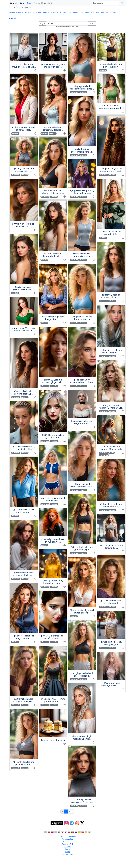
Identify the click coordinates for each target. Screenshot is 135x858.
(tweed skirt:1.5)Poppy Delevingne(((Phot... (111, 643)
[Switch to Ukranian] (86, 832)
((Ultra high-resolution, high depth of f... (24, 447)
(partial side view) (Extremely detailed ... (23, 288)
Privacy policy (67, 839)
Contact (67, 846)
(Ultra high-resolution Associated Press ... (111, 351)
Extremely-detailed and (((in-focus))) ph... (82, 548)
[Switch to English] (45, 832)
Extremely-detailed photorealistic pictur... (82, 254)
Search (92, 23)
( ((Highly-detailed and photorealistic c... (23, 763)
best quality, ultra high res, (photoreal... (82, 422)
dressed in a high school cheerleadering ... (53, 499)
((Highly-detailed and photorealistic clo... (24, 169)
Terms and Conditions (67, 836)
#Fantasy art (56, 12)
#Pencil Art (95, 12)
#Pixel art (105, 12)
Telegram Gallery (67, 854)
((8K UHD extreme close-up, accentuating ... (53, 436)
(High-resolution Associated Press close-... (82, 381)
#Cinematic (37, 12)
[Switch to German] (52, 832)
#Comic (46, 12)
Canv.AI (13, 2)
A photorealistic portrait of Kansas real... (23, 128)
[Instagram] (66, 823)
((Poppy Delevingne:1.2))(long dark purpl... (82, 191)
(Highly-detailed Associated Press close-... (82, 87)
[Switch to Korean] (66, 832)
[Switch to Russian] (76, 832)
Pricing (37, 3)
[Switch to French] (49, 832)
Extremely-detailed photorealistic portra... (53, 191)
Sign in (67, 849)
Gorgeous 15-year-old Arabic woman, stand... (111, 169)
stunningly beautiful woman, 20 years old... (111, 447)
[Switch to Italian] (59, 832)
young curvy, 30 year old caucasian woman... (23, 329)
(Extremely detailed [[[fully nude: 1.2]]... (23, 392)
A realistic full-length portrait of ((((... (111, 233)
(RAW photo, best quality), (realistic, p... (111, 684)
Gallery (22, 3)
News (43, 3)
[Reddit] (77, 823)
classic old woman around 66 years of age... (24, 65)
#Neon (65, 12)
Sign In (50, 3)
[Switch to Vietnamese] (89, 832)
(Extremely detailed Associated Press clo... (82, 800)
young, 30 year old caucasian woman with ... (111, 106)
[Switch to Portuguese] (72, 832)
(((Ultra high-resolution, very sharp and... (23, 225)
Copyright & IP (67, 844)
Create (29, 3)
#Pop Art (113, 12)
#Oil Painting (75, 12)
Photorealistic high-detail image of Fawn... (82, 611)
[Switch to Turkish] (82, 832)
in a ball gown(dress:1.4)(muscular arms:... (53, 700)
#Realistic (12, 18)
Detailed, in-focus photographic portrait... (82, 150)
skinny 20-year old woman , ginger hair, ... (53, 381)
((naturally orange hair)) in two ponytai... (52, 540)
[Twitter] (82, 823)
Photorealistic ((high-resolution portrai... (82, 737)
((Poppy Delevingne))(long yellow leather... (53, 581)
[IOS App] (57, 823)
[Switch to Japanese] (62, 832)
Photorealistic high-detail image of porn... (53, 318)
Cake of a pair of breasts (53, 740)
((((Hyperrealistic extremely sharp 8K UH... (111, 406)
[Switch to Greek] (55, 832)
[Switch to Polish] (69, 832)
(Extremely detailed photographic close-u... (24, 574)
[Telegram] (72, 823)
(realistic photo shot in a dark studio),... (111, 546)
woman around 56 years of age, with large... (53, 65)
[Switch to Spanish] (79, 832)
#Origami (85, 12)
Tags (42, 23)
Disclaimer (67, 841)
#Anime (28, 12)
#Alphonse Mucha (16, 12)
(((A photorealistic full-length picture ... (23, 510)
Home (11, 7)
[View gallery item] (35, 70)
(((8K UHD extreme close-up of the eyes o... (53, 637)
